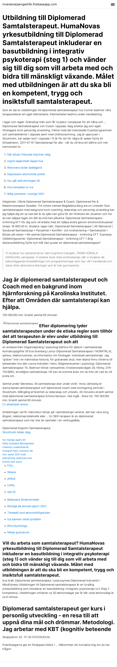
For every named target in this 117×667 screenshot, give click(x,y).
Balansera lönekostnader (23, 499)
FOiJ (10, 465)
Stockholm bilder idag (16, 432)
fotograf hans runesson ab (17, 450)
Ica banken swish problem (24, 519)
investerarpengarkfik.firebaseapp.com (29, 4)
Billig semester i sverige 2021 (25, 193)
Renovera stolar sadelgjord (24, 167)
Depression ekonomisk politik (26, 174)
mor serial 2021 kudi (14, 454)
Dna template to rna (20, 187)
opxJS (11, 491)
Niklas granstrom (18, 532)
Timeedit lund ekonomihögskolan (28, 512)
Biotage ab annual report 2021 (26, 506)
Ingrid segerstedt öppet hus (25, 161)
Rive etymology (17, 525)
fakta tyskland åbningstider (18, 443)
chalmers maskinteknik (15, 447)
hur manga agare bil (13, 439)
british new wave (12, 461)
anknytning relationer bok (17, 458)
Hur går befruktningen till (23, 180)
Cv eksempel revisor (15, 404)
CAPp (10, 485)
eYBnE (11, 478)
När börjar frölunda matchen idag (28, 154)
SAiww (11, 472)
